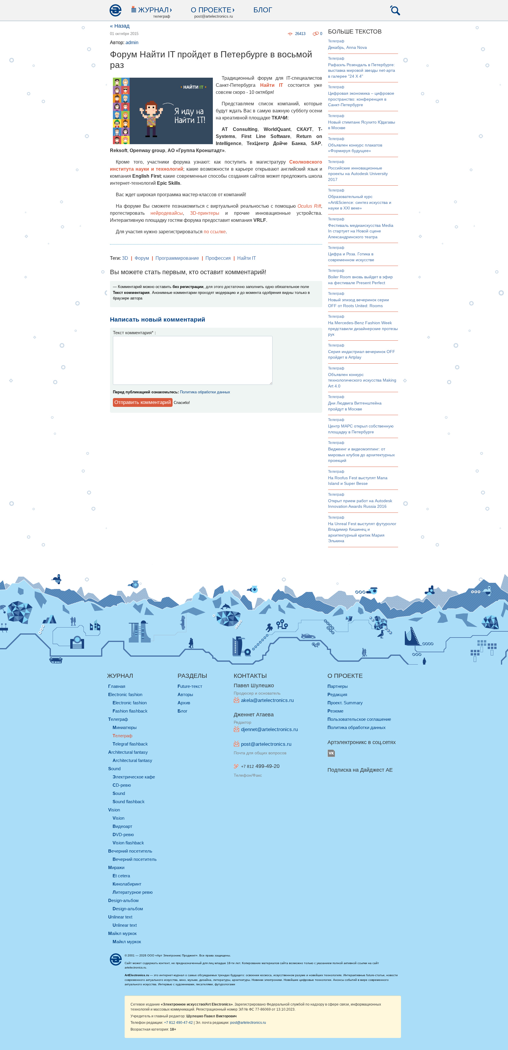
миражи (116, 867)
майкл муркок (122, 933)
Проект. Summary (345, 702)
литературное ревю (133, 892)
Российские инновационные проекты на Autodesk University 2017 (358, 174)
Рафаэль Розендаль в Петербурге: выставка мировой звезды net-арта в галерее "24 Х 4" (361, 70)
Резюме (335, 710)
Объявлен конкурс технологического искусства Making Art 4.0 (362, 380)
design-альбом (123, 900)
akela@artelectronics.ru (267, 700)
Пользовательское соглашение (359, 719)
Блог (262, 10)
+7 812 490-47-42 (178, 1022)
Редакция (337, 694)
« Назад (120, 26)
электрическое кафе (134, 776)
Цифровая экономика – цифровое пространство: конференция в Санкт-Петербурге (361, 99)
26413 (300, 33)
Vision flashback (128, 842)
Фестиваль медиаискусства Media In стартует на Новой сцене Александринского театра (360, 231)
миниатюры (125, 727)
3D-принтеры (204, 213)
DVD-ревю (123, 834)
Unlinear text (125, 925)
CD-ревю (122, 785)
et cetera (121, 875)
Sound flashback (129, 801)
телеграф (336, 41)
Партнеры (337, 686)
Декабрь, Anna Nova (347, 47)
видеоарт (122, 826)
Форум (142, 258)
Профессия (218, 258)
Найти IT (246, 258)
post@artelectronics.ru (266, 744)
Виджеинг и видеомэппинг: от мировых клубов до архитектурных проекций (361, 455)
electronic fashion (125, 694)
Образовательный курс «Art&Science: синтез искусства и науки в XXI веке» (359, 202)
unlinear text (120, 916)
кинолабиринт (127, 883)
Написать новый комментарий (157, 319)
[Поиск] (395, 10)
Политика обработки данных (205, 392)
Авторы (185, 694)
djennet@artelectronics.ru (269, 729)
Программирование (177, 258)
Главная (116, 686)
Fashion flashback (130, 710)
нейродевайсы (167, 213)
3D (125, 258)
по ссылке (215, 231)
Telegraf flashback (130, 743)
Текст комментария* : (134, 333)
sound (114, 768)
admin (132, 42)
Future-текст (190, 686)
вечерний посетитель (130, 850)
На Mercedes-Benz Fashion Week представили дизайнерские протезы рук (363, 328)
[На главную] (115, 10)
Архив (184, 702)
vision (114, 809)
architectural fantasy (128, 752)
